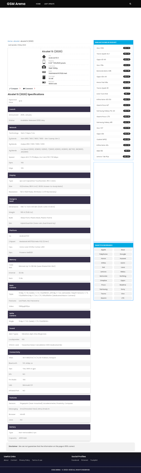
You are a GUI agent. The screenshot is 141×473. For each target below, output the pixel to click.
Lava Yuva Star (113, 94)
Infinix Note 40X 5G (113, 99)
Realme (123, 285)
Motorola (103, 276)
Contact (14, 460)
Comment (29, 89)
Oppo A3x (113, 134)
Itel (103, 267)
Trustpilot (94, 460)
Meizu (123, 271)
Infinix (103, 263)
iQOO (123, 263)
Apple (103, 250)
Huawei (123, 258)
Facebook (75, 460)
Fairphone (103, 254)
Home (38, 4)
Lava (123, 267)
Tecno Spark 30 (113, 88)
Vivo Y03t (113, 48)
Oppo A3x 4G (113, 77)
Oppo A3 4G (113, 59)
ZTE (123, 298)
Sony (123, 289)
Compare (15, 89)
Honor (103, 258)
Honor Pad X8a (113, 82)
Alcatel (16, 41)
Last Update (49, 4)
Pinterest (84, 460)
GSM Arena (16, 3)
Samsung (103, 289)
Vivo (123, 293)
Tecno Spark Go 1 (113, 54)
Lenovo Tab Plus (113, 157)
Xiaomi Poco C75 (113, 117)
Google (123, 254)
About (6, 460)
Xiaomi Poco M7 (113, 105)
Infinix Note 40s (113, 145)
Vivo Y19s (113, 65)
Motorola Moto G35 (113, 71)
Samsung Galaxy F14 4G (113, 111)
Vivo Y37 (113, 128)
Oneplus (103, 280)
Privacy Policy (24, 460)
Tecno (103, 293)
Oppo (123, 280)
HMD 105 (113, 151)
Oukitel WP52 (113, 139)
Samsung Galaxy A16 (113, 122)
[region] (70, 23)
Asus (123, 250)
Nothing (123, 276)
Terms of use (37, 460)
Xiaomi (103, 298)
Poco (103, 285)
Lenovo (103, 271)
